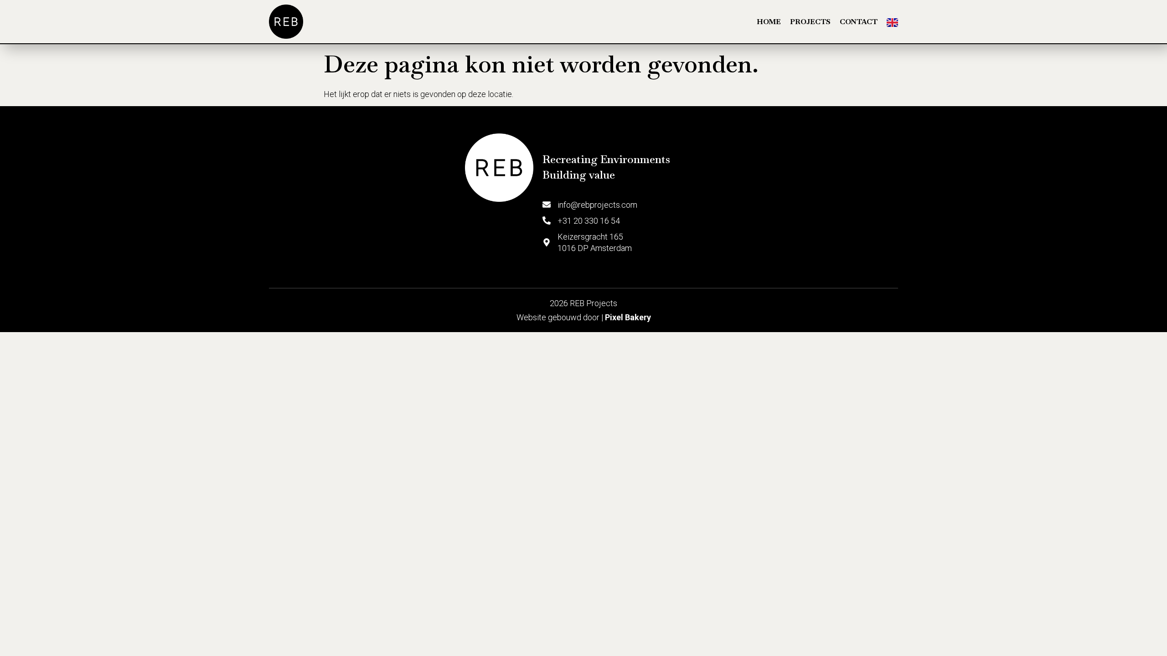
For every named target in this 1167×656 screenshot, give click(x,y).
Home (769, 21)
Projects (810, 21)
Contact (859, 21)
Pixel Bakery (628, 317)
